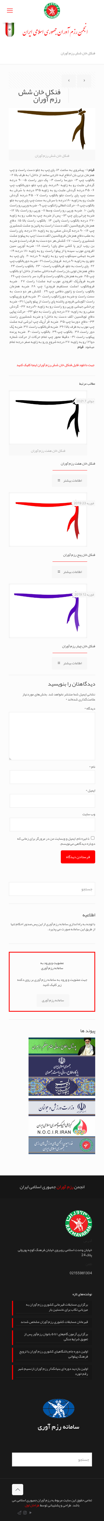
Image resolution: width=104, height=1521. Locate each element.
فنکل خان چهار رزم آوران (78, 646)
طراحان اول (32, 1505)
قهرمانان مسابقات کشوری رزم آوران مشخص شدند (54, 1322)
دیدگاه (89, 708)
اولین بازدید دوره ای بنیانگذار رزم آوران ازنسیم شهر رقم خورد (53, 1371)
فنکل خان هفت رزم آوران (78, 463)
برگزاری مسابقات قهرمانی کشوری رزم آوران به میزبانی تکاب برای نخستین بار (57, 1307)
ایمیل (90, 790)
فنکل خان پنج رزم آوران (79, 554)
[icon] (19, 1513)
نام (92, 766)
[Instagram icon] (25, 1513)
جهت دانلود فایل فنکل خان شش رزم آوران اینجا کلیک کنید (55, 365)
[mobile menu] (9, 10)
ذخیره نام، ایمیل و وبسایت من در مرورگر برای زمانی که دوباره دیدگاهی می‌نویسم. (56, 841)
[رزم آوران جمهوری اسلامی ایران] (52, 11)
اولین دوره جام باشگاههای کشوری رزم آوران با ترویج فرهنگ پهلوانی (53, 1354)
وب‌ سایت (88, 814)
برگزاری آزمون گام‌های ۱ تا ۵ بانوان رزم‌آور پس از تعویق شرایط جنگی (56, 1337)
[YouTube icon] (31, 1513)
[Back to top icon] (17, 1489)
